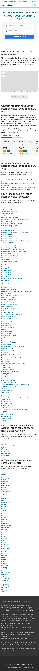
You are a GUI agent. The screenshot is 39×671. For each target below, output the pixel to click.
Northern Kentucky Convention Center (12, 346)
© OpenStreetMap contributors (30, 91)
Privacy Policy (21, 664)
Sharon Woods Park (7, 373)
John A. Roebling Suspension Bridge (12, 314)
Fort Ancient (5, 280)
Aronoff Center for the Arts (9, 211)
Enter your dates (19, 96)
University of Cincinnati (8, 405)
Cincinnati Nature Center (8, 244)
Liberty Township (6, 525)
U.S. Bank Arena (6, 401)
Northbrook (4, 553)
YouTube (32, 648)
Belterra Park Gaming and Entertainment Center (15, 219)
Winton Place (5, 455)
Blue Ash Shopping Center (9, 225)
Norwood (4, 555)
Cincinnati (4, 489)
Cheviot (3, 487)
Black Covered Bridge (7, 221)
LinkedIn (10, 650)
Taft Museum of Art (6, 390)
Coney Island (5, 259)
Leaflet (16, 91)
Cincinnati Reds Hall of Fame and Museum (13, 251)
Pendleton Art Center (7, 350)
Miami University (6, 333)
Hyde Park (4, 448)
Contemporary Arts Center (9, 261)
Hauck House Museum (8, 297)
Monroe (3, 542)
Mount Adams (5, 451)
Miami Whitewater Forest (8, 335)
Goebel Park (5, 286)
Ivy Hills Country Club (7, 312)
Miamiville (4, 538)
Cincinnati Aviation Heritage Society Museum (14, 232)
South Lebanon (5, 572)
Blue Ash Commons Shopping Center (12, 223)
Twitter (27, 648)
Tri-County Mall (5, 399)
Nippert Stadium (6, 344)
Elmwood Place (5, 502)
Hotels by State (32, 642)
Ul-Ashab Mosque (6, 403)
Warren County (5, 582)
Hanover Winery (6, 293)
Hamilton (3, 514)
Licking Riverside (6, 450)
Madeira (3, 531)
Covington (4, 497)
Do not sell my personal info (23, 644)
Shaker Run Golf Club (7, 369)
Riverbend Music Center (8, 354)
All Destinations (22, 642)
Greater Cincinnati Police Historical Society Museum (16, 291)
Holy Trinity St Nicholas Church (10, 301)
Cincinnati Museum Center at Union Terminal (14, 240)
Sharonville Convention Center (10, 375)
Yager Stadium (5, 420)
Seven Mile (4, 565)
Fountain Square (6, 282)
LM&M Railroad (5, 323)
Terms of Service (11, 664)
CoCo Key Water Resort (8, 257)
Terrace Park (5, 580)
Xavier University (6, 418)
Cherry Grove (5, 485)
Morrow (3, 546)
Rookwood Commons (7, 360)
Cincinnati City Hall (6, 234)
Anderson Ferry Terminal (8, 210)
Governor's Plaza (6, 287)
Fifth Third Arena (6, 274)
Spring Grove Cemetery (8, 380)
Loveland (4, 529)
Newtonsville (5, 550)
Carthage (4, 444)
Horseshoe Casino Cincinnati (10, 303)
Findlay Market (5, 276)
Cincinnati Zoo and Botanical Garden (12, 255)
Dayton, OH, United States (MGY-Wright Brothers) (15, 189)
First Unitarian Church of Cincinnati (11, 278)
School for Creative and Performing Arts (13, 363)
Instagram (4, 650)
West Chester (5, 584)
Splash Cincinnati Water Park (9, 379)
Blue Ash (3, 479)
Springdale (4, 574)
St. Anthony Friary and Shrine (9, 382)
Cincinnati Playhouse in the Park (10, 248)
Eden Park (4, 268)
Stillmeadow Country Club (8, 386)
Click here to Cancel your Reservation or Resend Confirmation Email (15, 624)
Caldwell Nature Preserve (9, 227)
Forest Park (4, 508)
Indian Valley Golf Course (8, 308)
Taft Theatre (5, 392)
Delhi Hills (4, 498)
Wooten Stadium (6, 416)
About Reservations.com (8, 642)
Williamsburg (5, 586)
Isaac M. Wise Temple (7, 310)
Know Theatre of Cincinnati (9, 318)
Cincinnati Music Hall (7, 242)
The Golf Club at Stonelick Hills (10, 394)
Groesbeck (4, 512)
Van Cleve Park (6, 407)
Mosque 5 (4, 337)
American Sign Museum (8, 208)
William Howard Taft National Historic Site (13, 413)
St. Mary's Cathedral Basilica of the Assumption (15, 384)
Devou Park (4, 263)
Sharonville (4, 569)
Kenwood (4, 519)
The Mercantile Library (8, 396)
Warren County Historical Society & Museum (14, 409)
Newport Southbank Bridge (9, 342)
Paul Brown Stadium (7, 348)
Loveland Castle (6, 325)
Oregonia (4, 557)
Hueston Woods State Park (9, 304)
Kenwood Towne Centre (8, 316)
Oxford (3, 561)
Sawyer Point (5, 361)
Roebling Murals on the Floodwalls (11, 358)
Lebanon (4, 523)
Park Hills (4, 563)
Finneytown (4, 506)
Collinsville (4, 495)
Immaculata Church (7, 306)
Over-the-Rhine (6, 453)
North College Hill (6, 552)
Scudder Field (5, 367)
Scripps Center (5, 365)
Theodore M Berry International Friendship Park (15, 397)
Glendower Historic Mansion (9, 284)
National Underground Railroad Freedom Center (15, 341)
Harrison (3, 516)
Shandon (4, 567)
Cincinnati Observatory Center (10, 246)
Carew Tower (5, 229)
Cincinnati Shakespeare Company (11, 253)
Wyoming (4, 590)
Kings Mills (4, 521)
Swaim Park (4, 388)
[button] (3, 73)
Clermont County (6, 491)
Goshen (3, 510)
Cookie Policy (29, 664)
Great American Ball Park (8, 289)
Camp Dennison (6, 483)
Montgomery (5, 544)
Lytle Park (4, 329)
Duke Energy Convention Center (11, 267)
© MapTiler (21, 91)
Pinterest (16, 650)
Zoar (2, 591)
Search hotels (19, 36)
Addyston (4, 474)
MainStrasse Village (7, 331)
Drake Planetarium (6, 265)
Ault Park (4, 215)
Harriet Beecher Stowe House (10, 295)
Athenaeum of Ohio (7, 213)
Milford (3, 540)
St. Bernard (4, 576)
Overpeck (4, 559)
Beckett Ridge (5, 478)
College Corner (6, 493)
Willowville (4, 588)
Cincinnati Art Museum (7, 230)
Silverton (4, 571)
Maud (3, 536)
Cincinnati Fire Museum (8, 236)
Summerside (5, 578)
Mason (3, 535)
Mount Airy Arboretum (7, 339)
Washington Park (6, 411)
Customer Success (8, 644)
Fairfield (3, 504)
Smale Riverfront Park (7, 377)
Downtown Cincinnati (7, 446)
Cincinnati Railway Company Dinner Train (13, 249)
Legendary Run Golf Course (9, 322)
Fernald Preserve (6, 272)
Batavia (3, 476)
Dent (2, 500)
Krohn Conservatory (7, 320)
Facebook (21, 648)
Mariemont (4, 533)
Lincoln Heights (5, 527)
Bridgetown (4, 481)
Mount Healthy (5, 548)
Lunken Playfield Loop (7, 327)
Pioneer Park (5, 352)
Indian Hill (4, 517)
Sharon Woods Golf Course (9, 371)
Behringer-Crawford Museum (9, 217)
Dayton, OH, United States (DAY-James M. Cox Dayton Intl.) (18, 187)
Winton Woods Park (7, 415)
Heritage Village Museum (8, 299)
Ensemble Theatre (6, 270)
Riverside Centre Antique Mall (10, 356)
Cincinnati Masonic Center (9, 238)
